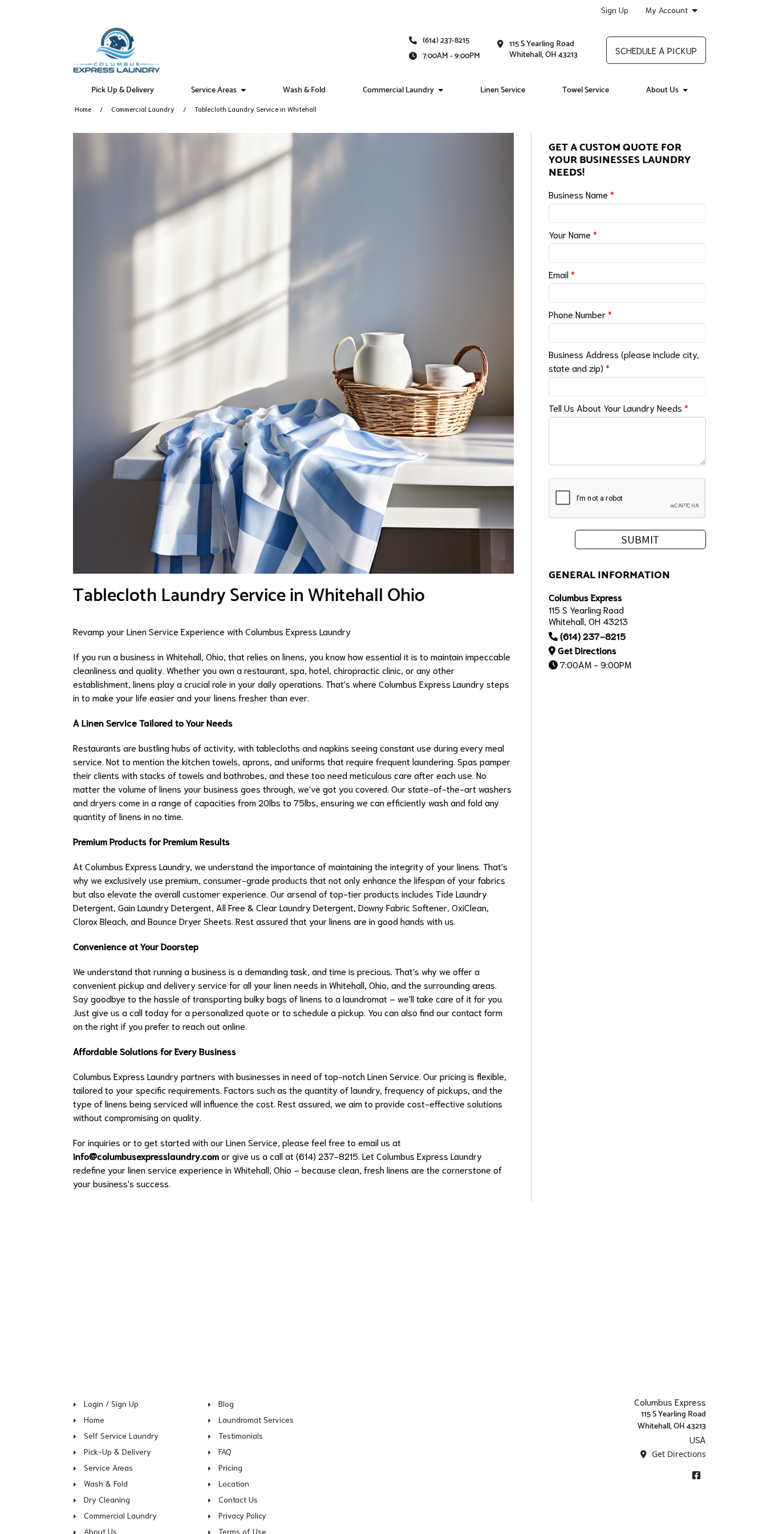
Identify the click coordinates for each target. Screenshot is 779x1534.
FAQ (225, 1451)
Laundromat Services (256, 1419)
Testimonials (240, 1435)
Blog (226, 1403)
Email (562, 274)
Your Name (573, 234)
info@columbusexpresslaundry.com (146, 1156)
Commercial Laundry (143, 108)
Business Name (581, 194)
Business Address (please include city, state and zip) (624, 361)
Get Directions (587, 650)
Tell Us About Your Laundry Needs (618, 407)
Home (83, 108)
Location (233, 1483)
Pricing (230, 1467)
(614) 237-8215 (446, 40)
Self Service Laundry (121, 1435)
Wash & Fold (304, 90)
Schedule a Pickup (656, 50)
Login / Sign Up (111, 1403)
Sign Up (614, 9)
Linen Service (502, 90)
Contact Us (238, 1499)
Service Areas (108, 1467)
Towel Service (585, 90)
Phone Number (580, 314)
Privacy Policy (242, 1515)
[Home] (116, 50)
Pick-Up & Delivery (117, 1451)
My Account (667, 10)
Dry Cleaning (107, 1499)
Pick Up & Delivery (122, 90)
